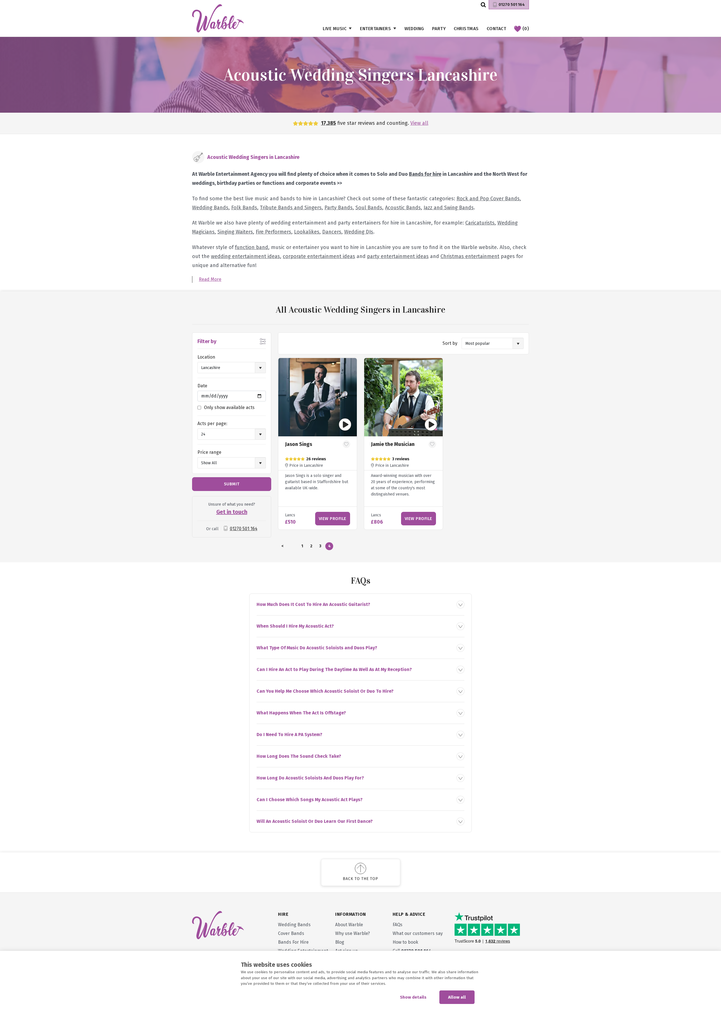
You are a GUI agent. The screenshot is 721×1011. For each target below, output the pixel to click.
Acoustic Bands (403, 208)
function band (251, 247)
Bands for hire (425, 174)
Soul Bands (368, 208)
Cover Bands (291, 933)
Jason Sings (298, 444)
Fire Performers (273, 232)
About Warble (349, 924)
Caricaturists (480, 223)
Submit (232, 483)
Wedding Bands (210, 208)
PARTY (439, 28)
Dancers (331, 232)
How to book (405, 942)
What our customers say (418, 933)
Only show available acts (229, 407)
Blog (339, 942)
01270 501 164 (512, 4)
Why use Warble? (352, 933)
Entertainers (375, 28)
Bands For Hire (293, 942)
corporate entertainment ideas (319, 256)
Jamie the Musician (393, 444)
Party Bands (338, 208)
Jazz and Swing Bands (449, 208)
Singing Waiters (235, 232)
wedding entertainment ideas (245, 256)
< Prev (282, 547)
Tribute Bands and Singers (291, 208)
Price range (209, 452)
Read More (210, 279)
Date (202, 385)
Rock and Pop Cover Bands (488, 198)
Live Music (334, 28)
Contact (496, 28)
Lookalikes (306, 232)
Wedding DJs (358, 232)
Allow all (457, 997)
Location (206, 357)
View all (419, 123)
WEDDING (414, 28)
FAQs (397, 924)
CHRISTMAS (466, 28)
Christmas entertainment (469, 256)
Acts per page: (212, 423)
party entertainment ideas (398, 256)
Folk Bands (244, 208)
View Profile (332, 518)
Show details (413, 997)
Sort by (449, 343)
